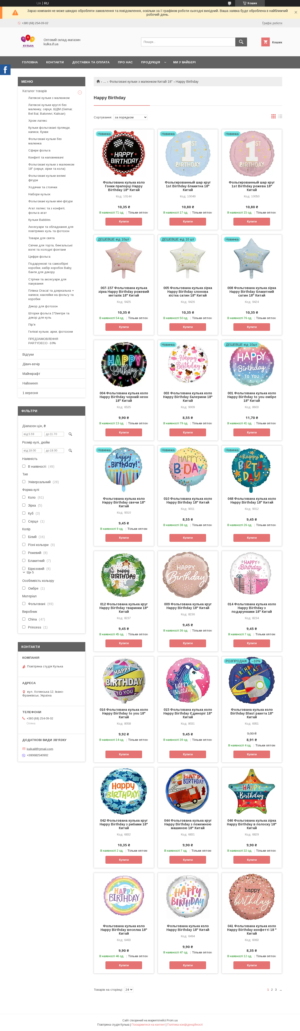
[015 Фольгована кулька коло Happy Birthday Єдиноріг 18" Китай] (188, 680)
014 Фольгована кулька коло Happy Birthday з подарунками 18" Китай (252, 607)
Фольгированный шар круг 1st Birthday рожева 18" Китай (252, 186)
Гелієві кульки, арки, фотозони (50, 331)
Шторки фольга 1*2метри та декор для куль (48, 315)
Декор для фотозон (43, 306)
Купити (124, 221)
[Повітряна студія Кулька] (28, 50)
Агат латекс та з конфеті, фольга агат (46, 210)
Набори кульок (39, 194)
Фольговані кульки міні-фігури (50, 201)
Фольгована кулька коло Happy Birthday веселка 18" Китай (124, 929)
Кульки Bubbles (39, 220)
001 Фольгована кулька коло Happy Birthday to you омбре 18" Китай (251, 397)
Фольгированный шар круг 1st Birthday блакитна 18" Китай (188, 186)
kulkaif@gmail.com (40, 748)
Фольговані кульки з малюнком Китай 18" (140, 81)
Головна (30, 62)
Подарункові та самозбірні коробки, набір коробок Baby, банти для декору (50, 268)
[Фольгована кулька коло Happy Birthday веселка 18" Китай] (124, 896)
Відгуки (28, 354)
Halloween (30, 383)
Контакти (55, 62)
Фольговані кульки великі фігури (47, 178)
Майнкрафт (31, 374)
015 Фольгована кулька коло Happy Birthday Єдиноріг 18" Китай (187, 713)
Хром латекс (37, 120)
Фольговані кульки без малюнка (45, 141)
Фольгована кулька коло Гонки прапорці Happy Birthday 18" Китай (124, 186)
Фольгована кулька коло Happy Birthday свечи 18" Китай (123, 502)
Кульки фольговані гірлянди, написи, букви (49, 130)
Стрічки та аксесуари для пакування (47, 281)
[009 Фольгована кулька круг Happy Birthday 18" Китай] (188, 574)
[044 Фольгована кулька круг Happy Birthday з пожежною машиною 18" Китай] (188, 791)
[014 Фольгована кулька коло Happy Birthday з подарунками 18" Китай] (252, 574)
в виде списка (280, 117)
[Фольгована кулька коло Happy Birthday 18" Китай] (188, 896)
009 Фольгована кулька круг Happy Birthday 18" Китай (188, 606)
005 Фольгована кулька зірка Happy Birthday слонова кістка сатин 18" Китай (187, 291)
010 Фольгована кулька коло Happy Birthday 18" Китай (188, 500)
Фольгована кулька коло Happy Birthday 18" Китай (187, 928)
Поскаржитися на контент (148, 1024)
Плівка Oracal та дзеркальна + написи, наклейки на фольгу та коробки (51, 295)
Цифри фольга (39, 256)
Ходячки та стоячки (42, 187)
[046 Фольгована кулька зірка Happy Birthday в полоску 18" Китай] (252, 791)
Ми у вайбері (184, 62)
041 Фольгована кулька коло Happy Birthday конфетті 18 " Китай (252, 929)
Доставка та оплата (90, 62)
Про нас (125, 62)
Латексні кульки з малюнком (49, 98)
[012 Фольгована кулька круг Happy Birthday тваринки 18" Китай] (124, 574)
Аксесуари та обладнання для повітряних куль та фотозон (50, 229)
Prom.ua (172, 1020)
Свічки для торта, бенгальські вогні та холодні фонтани (50, 247)
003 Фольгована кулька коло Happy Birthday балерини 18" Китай (188, 397)
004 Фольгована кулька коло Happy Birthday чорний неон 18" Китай (124, 397)
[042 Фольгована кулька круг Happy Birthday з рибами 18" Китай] (124, 791)
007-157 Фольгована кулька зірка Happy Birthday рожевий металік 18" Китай (123, 291)
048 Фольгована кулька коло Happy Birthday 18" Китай (252, 500)
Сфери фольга (39, 150)
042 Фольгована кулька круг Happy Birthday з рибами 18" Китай (124, 824)
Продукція (150, 62)
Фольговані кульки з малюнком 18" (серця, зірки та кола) (51, 166)
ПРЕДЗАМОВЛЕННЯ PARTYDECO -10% (43, 341)
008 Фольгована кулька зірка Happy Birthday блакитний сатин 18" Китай (251, 291)
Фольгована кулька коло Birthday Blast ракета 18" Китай (251, 713)
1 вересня (30, 393)
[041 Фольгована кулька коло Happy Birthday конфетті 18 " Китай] (252, 896)
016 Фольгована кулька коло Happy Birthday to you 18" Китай (124, 713)
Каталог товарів (34, 91)
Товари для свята (41, 238)
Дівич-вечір (31, 364)
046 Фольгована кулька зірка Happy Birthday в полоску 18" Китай (252, 824)
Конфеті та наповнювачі (46, 157)
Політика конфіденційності (185, 1024)
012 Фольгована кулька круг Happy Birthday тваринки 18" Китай (123, 607)
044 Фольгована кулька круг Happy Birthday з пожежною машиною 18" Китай (188, 824)
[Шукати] (241, 42)
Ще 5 (30, 572)
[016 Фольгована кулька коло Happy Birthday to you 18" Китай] (124, 680)
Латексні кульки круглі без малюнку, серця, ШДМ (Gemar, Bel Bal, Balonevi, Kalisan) (50, 109)
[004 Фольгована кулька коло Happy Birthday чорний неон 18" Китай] (124, 363)
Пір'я (31, 324)
